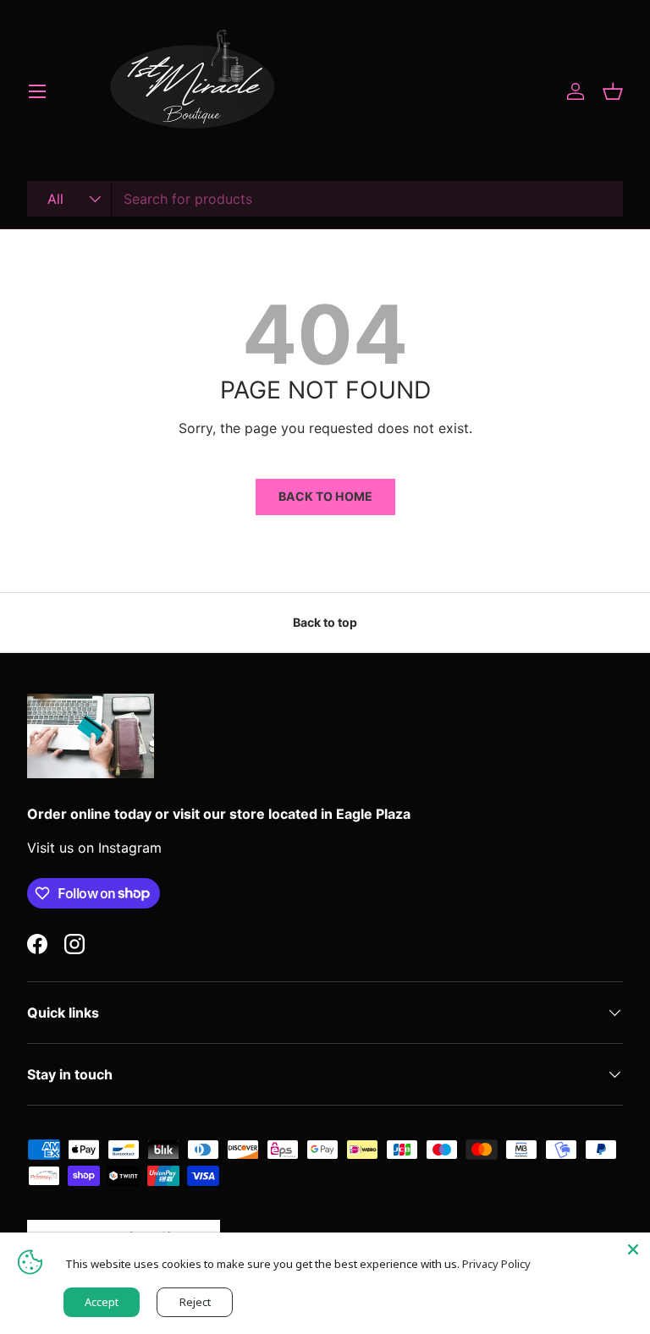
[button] (612, 91)
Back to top (325, 622)
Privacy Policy (496, 1263)
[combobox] (325, 199)
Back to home (325, 496)
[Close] (633, 1249)
